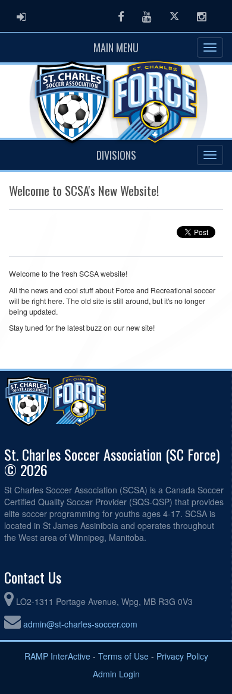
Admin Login (116, 674)
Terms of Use (123, 656)
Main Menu (116, 47)
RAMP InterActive (57, 656)
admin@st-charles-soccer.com (80, 624)
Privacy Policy (182, 656)
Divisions (116, 155)
